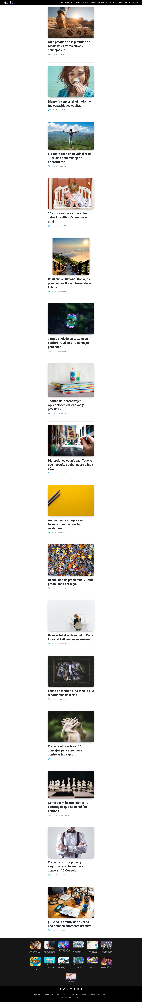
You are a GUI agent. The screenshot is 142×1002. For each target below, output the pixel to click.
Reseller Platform (95, 994)
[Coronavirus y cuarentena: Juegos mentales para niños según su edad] (107, 961)
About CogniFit (38, 994)
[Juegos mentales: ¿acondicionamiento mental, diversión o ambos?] (71, 976)
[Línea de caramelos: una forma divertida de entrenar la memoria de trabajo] (50, 960)
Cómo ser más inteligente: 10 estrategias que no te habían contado (68, 807)
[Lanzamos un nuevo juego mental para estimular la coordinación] (92, 960)
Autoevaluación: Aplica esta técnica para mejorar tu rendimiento (67, 524)
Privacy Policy (74, 994)
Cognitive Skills (49, 994)
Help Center (84, 994)
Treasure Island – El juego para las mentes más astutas (35, 968)
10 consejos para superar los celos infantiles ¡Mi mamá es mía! (68, 217)
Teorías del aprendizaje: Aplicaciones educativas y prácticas (66, 405)
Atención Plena (93, 2)
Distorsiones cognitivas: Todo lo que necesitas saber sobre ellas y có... (71, 464)
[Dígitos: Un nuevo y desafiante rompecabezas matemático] (78, 960)
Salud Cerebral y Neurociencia (67, 2)
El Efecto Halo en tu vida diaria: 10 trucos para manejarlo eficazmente (69, 158)
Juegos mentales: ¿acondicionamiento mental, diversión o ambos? (71, 983)
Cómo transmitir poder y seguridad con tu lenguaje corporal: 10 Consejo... (65, 866)
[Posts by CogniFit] (49, 54)
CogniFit (52, 54)
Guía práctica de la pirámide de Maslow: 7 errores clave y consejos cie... (69, 46)
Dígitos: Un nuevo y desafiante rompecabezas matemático (78, 966)
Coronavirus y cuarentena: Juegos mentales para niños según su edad (106, 967)
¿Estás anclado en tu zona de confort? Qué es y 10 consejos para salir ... (69, 343)
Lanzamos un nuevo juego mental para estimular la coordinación (92, 966)
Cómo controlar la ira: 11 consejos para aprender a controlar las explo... (65, 750)
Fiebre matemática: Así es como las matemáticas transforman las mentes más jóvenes (92, 951)
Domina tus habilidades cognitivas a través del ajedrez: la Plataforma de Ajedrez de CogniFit (106, 950)
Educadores (101, 2)
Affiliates (105, 994)
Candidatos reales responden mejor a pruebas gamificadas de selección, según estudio (49, 951)
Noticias (115, 2)
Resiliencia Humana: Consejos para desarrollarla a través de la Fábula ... (69, 283)
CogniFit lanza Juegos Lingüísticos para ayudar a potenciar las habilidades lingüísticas (64, 951)
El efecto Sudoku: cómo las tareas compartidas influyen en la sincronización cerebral (35, 951)
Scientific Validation (62, 994)
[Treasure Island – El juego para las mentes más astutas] (35, 961)
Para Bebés (108, 2)
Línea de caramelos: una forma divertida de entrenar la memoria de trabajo (49, 966)
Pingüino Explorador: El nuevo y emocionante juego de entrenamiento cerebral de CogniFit (64, 966)
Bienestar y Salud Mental (82, 2)
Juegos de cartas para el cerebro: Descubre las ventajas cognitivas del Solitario (78, 950)
